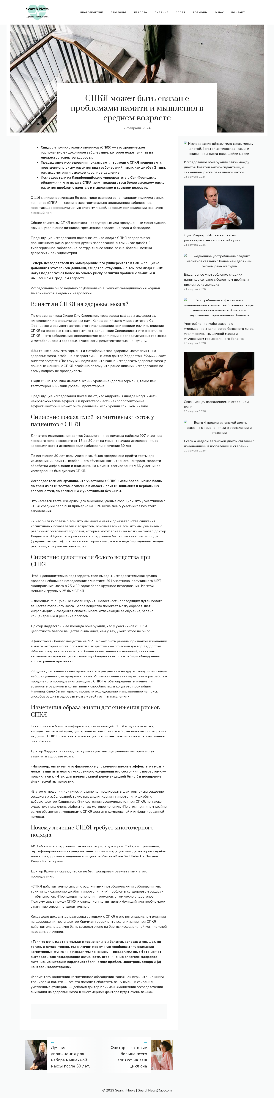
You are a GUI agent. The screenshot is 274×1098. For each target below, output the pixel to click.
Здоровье (119, 12)
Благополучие (92, 12)
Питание (161, 12)
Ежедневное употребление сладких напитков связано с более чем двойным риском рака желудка (216, 279)
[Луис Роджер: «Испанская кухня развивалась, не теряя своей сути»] (219, 227)
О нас (219, 12)
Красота (140, 12)
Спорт (181, 12)
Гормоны (200, 12)
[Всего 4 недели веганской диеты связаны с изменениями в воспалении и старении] (219, 432)
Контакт (238, 12)
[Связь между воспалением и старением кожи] (219, 393)
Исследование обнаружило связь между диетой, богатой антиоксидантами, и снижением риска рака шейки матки (216, 167)
